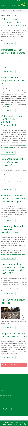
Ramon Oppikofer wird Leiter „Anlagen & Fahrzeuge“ (12, 161)
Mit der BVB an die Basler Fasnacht (13, 301)
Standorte (2, 405)
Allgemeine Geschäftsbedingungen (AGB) (9, 399)
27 (18, 364)
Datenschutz (3, 401)
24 (8, 364)
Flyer (9, 104)
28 (21, 364)
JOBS (10, 1)
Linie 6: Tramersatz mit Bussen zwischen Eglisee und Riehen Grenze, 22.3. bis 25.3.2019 (13, 268)
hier (6, 67)
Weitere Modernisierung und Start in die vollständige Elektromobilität (12, 121)
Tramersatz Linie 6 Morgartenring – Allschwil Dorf (13, 80)
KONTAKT (14, 1)
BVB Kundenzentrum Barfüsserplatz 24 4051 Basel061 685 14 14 (5, 385)
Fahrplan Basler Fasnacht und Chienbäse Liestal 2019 (14, 335)
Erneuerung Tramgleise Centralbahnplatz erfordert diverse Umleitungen (14, 198)
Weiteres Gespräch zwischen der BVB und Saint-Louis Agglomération (13, 22)
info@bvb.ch (3, 390)
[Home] (1, 10)
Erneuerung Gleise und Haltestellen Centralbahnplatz (12, 229)
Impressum (2, 403)
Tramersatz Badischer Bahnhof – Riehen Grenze (13, 51)
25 (11, 364)
